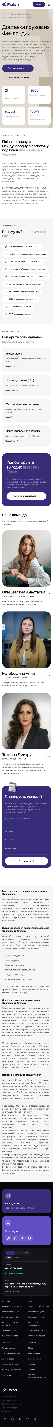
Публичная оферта (10, 1407)
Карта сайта (7, 1411)
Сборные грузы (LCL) (11, 1317)
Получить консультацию (24, 496)
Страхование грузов (36, 1336)
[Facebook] (5, 1419)
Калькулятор (7, 1375)
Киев (8, 1257)
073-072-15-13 (13, 1268)
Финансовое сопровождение (34, 1323)
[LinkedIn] (20, 1419)
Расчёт (39, 4)
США (27, 1253)
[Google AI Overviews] (22, 1238)
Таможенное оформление (39, 1306)
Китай (19, 1253)
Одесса (17, 1257)
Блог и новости (8, 1359)
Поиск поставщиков (36, 1311)
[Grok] (29, 1238)
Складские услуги (35, 1330)
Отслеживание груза (11, 1353)
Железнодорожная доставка (10, 1323)
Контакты (31, 1369)
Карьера (31, 1364)
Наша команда (34, 1353)
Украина (10, 1253)
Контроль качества (36, 1317)
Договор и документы (11, 1369)
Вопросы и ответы (10, 1364)
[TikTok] (35, 1419)
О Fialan (31, 1348)
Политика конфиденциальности (37, 1376)
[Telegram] (27, 1419)
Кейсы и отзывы (34, 1359)
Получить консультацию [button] (17, 77)
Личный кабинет (9, 1348)
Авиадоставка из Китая (11, 1306)
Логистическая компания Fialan (17, 14)
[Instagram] (12, 1419)
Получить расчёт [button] (16, 68)
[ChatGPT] (8, 1238)
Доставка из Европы (10, 1336)
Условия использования (12, 1404)
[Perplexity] (15, 1238)
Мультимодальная (9, 1330)
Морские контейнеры (11, 1311)
